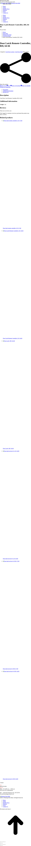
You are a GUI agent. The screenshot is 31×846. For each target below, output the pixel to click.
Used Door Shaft (19, 51)
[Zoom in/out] (4, 844)
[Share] (2, 844)
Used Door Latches (9, 51)
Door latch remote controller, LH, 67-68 (12, 228)
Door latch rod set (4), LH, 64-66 (10, 558)
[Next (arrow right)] (2, 845)
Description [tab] (5, 89)
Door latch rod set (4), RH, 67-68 (10, 668)
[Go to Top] (15, 840)
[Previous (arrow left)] (0, 845)
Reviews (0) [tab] (5, 92)
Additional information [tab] (8, 90)
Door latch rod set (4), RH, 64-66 (10, 779)
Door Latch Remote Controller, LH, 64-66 (12, 338)
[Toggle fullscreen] (3, 844)
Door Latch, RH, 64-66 (8, 448)
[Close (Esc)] (0, 844)
